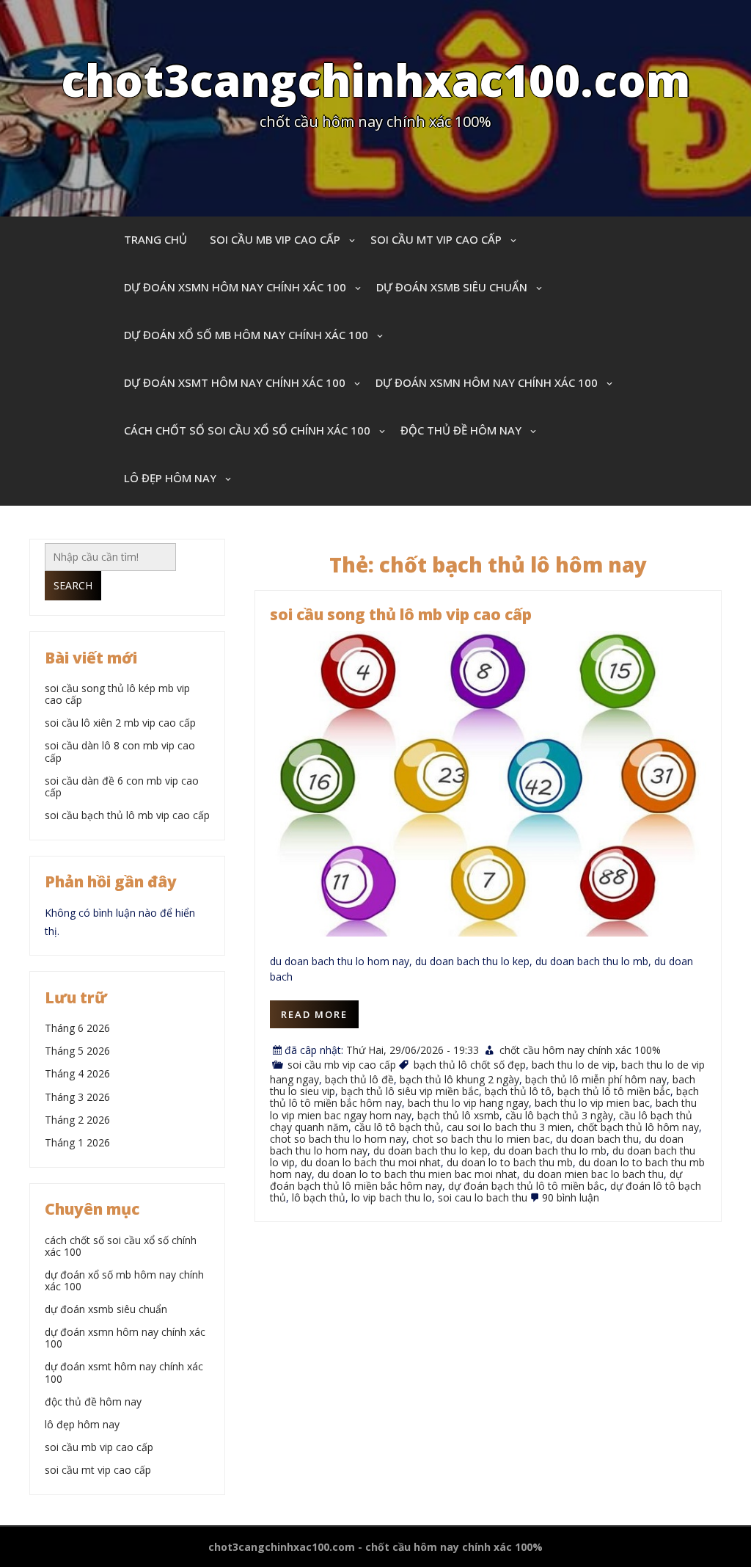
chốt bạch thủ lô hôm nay (638, 1127)
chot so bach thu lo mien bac (481, 1139)
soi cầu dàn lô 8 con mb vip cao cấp (120, 751)
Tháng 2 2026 (77, 1120)
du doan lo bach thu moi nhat (371, 1162)
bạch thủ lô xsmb (458, 1115)
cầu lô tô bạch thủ (397, 1127)
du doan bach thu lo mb (550, 1150)
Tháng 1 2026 (77, 1142)
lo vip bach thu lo (391, 1197)
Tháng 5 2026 (77, 1051)
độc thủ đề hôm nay (460, 430)
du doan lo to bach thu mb (510, 1162)
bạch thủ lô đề (359, 1079)
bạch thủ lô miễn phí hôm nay (596, 1079)
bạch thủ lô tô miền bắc (613, 1091)
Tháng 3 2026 (77, 1097)
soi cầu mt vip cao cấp (436, 239)
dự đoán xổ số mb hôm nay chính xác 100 (246, 334)
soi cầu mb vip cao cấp (275, 239)
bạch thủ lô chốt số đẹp (470, 1065)
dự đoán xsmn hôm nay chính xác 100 (235, 287)
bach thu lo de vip (573, 1065)
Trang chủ (155, 239)
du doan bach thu (597, 1139)
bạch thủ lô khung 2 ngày (459, 1079)
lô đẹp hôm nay (170, 477)
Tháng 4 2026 (77, 1073)
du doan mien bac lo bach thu (593, 1174)
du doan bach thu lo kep (430, 1150)
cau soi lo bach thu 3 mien (509, 1127)
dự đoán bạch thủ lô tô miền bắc (526, 1186)
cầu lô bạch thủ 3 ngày (559, 1115)
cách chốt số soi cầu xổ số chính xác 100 (247, 430)
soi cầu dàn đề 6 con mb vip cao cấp (122, 786)
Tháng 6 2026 (77, 1028)
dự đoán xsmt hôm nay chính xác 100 (234, 382)
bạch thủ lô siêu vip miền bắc (410, 1091)
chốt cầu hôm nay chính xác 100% (580, 1050)
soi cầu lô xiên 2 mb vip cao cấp (120, 723)
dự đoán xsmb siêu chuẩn (451, 287)
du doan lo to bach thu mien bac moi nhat (417, 1174)
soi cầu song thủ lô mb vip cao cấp (401, 614)
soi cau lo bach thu (482, 1197)
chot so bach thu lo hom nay (338, 1139)
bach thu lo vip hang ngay (468, 1103)
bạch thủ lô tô (518, 1091)
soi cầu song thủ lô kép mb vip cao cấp (117, 694)
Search (73, 585)
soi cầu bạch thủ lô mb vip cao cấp (127, 815)
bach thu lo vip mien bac (592, 1103)
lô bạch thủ (318, 1197)
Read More (314, 1014)
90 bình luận (570, 1197)
